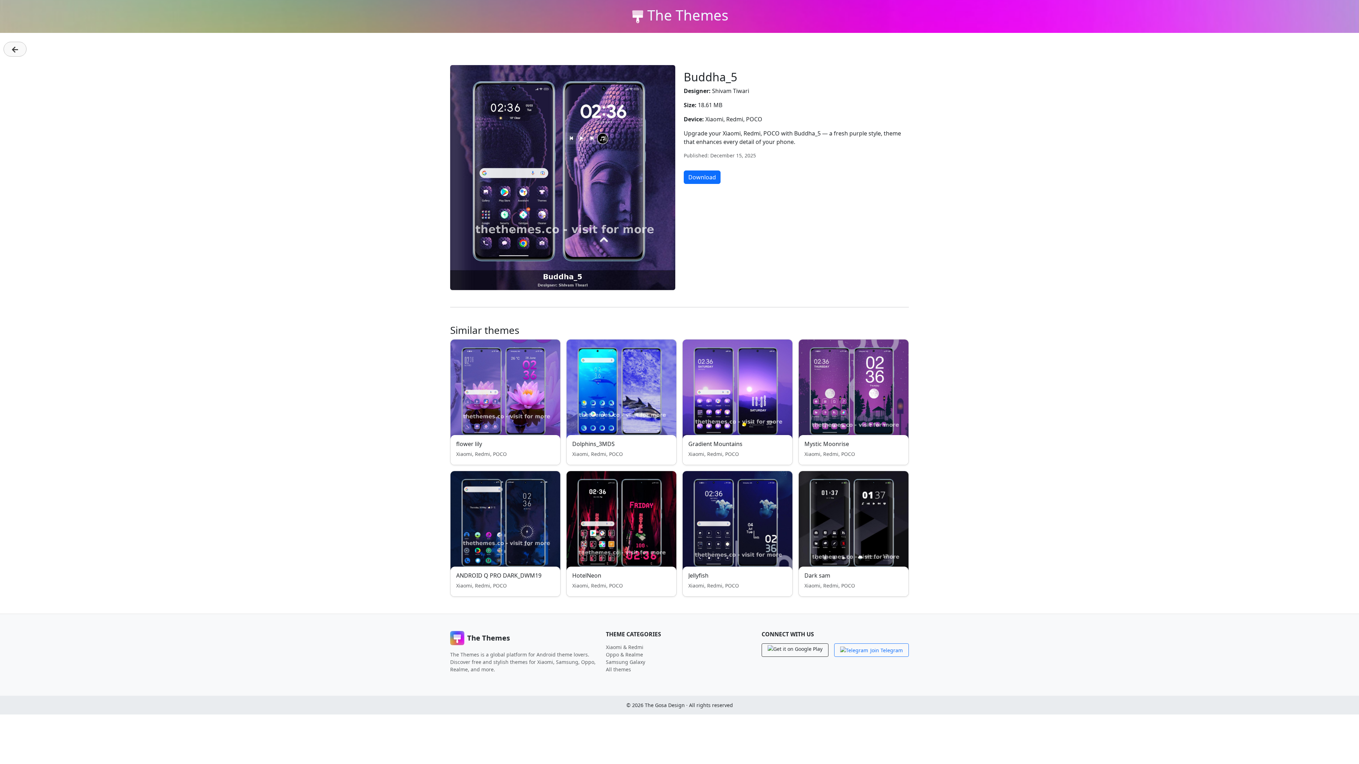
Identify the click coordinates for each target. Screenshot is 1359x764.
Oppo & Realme (624, 654)
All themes (618, 669)
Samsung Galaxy (625, 662)
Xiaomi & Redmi (624, 647)
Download (702, 177)
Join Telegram (886, 650)
